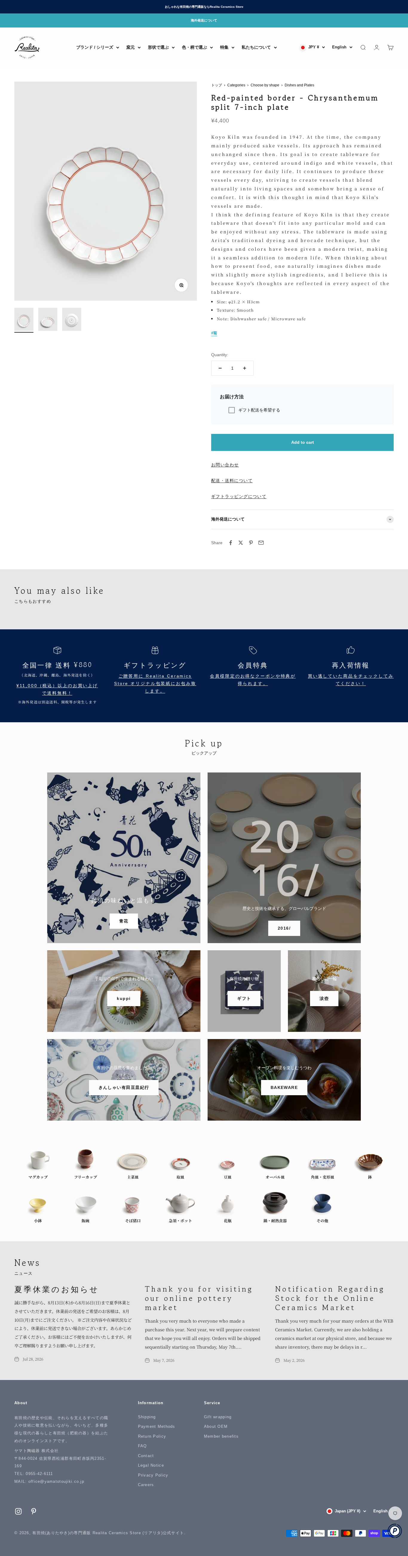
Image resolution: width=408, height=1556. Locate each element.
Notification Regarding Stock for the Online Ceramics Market (330, 1297)
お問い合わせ (225, 464)
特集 (224, 47)
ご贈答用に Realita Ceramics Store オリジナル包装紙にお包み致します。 (155, 683)
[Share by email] (261, 543)
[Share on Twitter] (241, 543)
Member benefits (221, 1436)
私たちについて (256, 47)
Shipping (147, 1417)
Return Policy (152, 1436)
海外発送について (204, 20)
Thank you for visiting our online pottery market (199, 1297)
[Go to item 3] (71, 320)
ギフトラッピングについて (238, 496)
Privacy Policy (153, 1475)
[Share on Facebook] (231, 543)
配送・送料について (232, 480)
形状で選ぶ (158, 47)
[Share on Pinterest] (251, 543)
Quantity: (219, 354)
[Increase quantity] (244, 368)
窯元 (130, 47)
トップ (216, 85)
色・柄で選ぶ (194, 47)
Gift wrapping (218, 1417)
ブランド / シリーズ (94, 47)
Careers (146, 1484)
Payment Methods (156, 1426)
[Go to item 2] (47, 320)
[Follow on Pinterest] (34, 1511)
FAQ (142, 1446)
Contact (146, 1456)
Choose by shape (265, 85)
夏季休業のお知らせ (56, 1288)
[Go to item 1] (23, 320)
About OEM (216, 1426)
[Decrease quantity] (220, 368)
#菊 (214, 333)
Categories (236, 85)
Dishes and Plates (299, 85)
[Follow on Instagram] (18, 1511)
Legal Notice (151, 1465)
